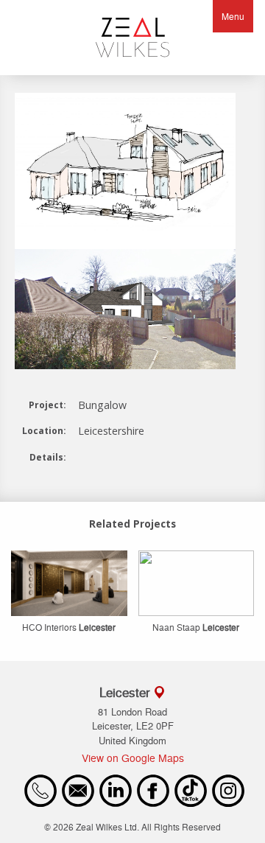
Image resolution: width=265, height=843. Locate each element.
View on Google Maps (133, 757)
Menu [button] (233, 16)
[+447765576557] (40, 803)
